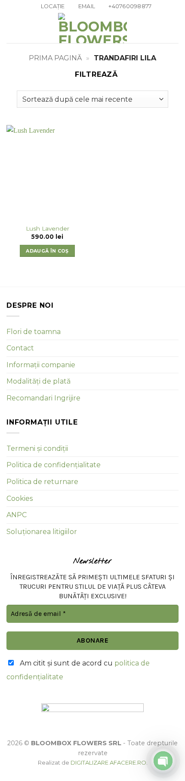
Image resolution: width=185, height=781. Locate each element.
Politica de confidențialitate (53, 465)
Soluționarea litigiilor (41, 532)
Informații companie (40, 365)
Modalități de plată (38, 381)
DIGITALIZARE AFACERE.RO (108, 762)
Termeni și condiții (37, 448)
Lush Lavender (47, 228)
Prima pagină (55, 58)
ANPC (16, 515)
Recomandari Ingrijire (43, 398)
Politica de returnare (42, 482)
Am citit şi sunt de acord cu (78, 670)
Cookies (19, 498)
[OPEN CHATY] (163, 760)
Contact (20, 348)
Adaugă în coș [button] (47, 251)
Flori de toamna (33, 332)
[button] (11, 28)
